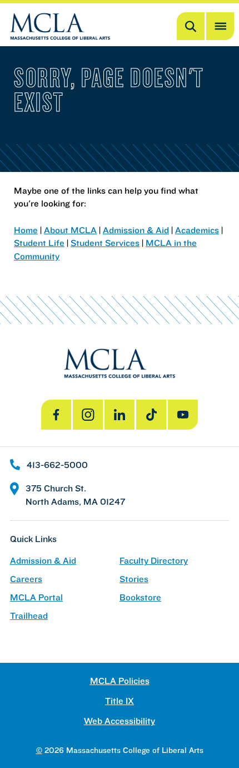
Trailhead (29, 616)
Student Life (39, 242)
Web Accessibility (119, 721)
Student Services (105, 242)
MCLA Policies (120, 681)
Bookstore (140, 597)
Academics (197, 229)
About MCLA (70, 229)
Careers (26, 579)
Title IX (119, 701)
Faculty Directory (154, 560)
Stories (134, 579)
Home (26, 229)
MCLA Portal (36, 597)
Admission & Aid (136, 229)
